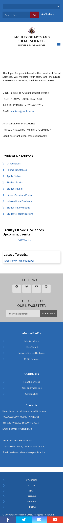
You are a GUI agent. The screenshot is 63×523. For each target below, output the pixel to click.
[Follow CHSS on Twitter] (24, 519)
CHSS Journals (31, 359)
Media (32, 507)
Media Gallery (32, 340)
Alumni (32, 496)
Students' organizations (20, 213)
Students (31, 480)
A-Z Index (47, 14)
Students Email (15, 188)
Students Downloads (18, 207)
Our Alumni (32, 346)
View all (23, 240)
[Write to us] (39, 519)
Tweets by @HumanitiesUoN (19, 260)
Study (31, 485)
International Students (19, 201)
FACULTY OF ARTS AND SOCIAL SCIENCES (31, 39)
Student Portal (15, 182)
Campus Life (31, 393)
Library (31, 502)
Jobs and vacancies (32, 387)
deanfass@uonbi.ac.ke (22, 111)
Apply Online (14, 176)
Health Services (32, 381)
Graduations (14, 163)
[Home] (31, 30)
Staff (32, 491)
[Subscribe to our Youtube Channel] (55, 519)
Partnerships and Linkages (32, 353)
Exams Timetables (17, 169)
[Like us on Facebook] (8, 519)
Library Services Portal (19, 194)
